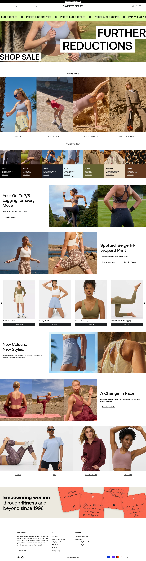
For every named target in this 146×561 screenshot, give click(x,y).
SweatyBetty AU (75, 557)
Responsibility (79, 539)
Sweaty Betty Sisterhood (82, 545)
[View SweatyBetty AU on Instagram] (18, 557)
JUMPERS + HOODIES (91, 474)
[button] (22, 6)
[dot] (72, 176)
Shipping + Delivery (57, 542)
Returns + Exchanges (58, 539)
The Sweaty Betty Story (82, 536)
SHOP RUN (18, 136)
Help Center (55, 545)
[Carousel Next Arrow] (142, 164)
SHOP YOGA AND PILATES (91, 136)
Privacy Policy (56, 551)
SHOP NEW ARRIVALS (9, 362)
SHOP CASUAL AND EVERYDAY (127, 136)
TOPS (54, 474)
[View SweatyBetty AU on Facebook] (22, 557)
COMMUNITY (78, 532)
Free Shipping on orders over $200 (73, 1)
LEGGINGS (18, 474)
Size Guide (55, 536)
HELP (53, 532)
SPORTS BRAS (128, 474)
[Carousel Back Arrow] (1, 303)
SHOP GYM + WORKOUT (54, 136)
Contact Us (55, 548)
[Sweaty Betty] (73, 6)
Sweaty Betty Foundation (82, 542)
